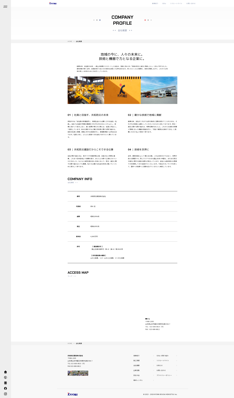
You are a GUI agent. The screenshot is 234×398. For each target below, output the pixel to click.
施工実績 (136, 360)
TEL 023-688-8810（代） (77, 363)
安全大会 (136, 375)
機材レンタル (138, 380)
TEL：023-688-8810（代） (155, 327)
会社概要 (136, 365)
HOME (70, 41)
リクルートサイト (176, 3)
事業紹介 (155, 3)
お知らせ (160, 365)
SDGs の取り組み (163, 355)
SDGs (164, 3)
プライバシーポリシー (164, 375)
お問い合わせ (191, 3)
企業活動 (136, 370)
